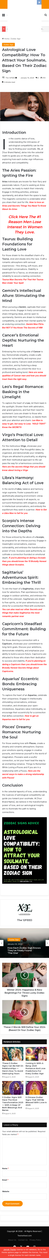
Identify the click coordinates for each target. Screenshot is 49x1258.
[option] (24, 943)
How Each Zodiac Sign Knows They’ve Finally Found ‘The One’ (24, 950)
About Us (12, 1240)
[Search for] (45, 16)
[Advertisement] (24, 17)
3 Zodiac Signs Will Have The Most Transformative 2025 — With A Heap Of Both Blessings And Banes (12, 1103)
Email (5, 1180)
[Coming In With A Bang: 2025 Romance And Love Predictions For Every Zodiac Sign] (36, 1054)
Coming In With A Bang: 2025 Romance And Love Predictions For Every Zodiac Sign (35, 1068)
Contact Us (23, 1240)
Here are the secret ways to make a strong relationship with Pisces (23, 774)
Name (5, 1168)
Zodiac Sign (16, 39)
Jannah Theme (9, 1249)
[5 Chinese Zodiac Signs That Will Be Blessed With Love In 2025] (36, 1088)
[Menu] (3, 16)
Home (6, 39)
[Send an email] (16, 78)
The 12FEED (24, 920)
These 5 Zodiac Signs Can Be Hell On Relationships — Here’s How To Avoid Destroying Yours (12, 1068)
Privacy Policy (35, 1240)
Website (5, 1191)
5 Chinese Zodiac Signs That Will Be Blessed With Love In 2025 (36, 1101)
